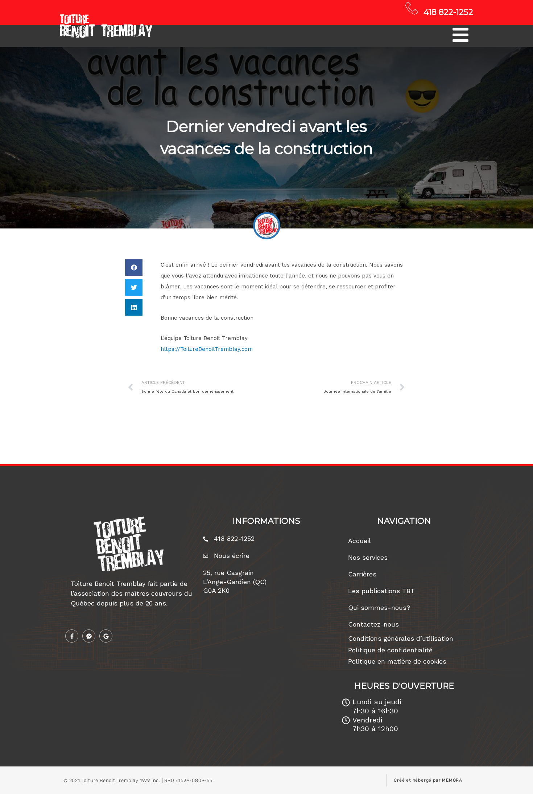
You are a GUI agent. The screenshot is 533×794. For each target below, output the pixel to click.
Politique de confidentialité (390, 650)
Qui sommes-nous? (379, 607)
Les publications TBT (381, 591)
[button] (133, 267)
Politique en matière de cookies (397, 661)
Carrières (362, 574)
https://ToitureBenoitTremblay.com (207, 349)
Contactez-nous (373, 624)
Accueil (359, 540)
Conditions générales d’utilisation (400, 638)
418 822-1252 (448, 12)
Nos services (368, 557)
